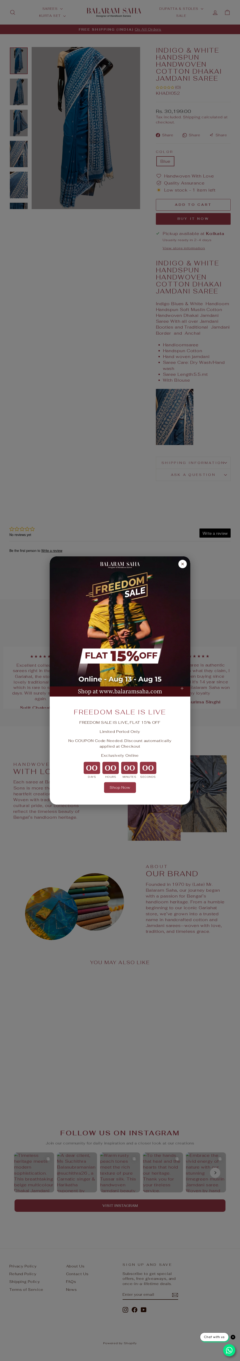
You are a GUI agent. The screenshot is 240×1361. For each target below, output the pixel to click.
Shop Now (120, 787)
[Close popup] (182, 564)
